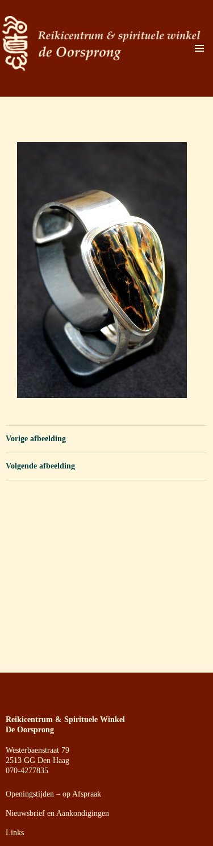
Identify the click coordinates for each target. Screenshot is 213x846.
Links (15, 832)
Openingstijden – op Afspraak (53, 794)
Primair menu (199, 48)
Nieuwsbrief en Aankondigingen (57, 813)
